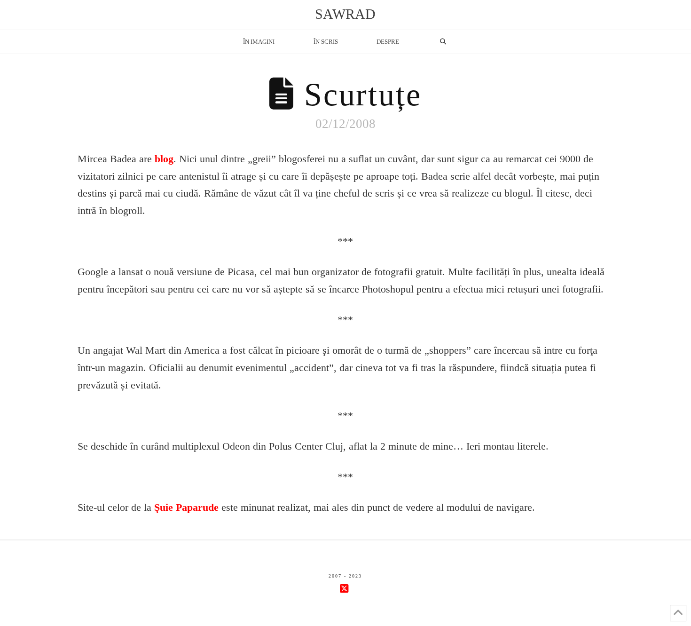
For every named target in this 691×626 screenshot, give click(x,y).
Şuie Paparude (186, 507)
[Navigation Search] (442, 42)
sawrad (345, 14)
